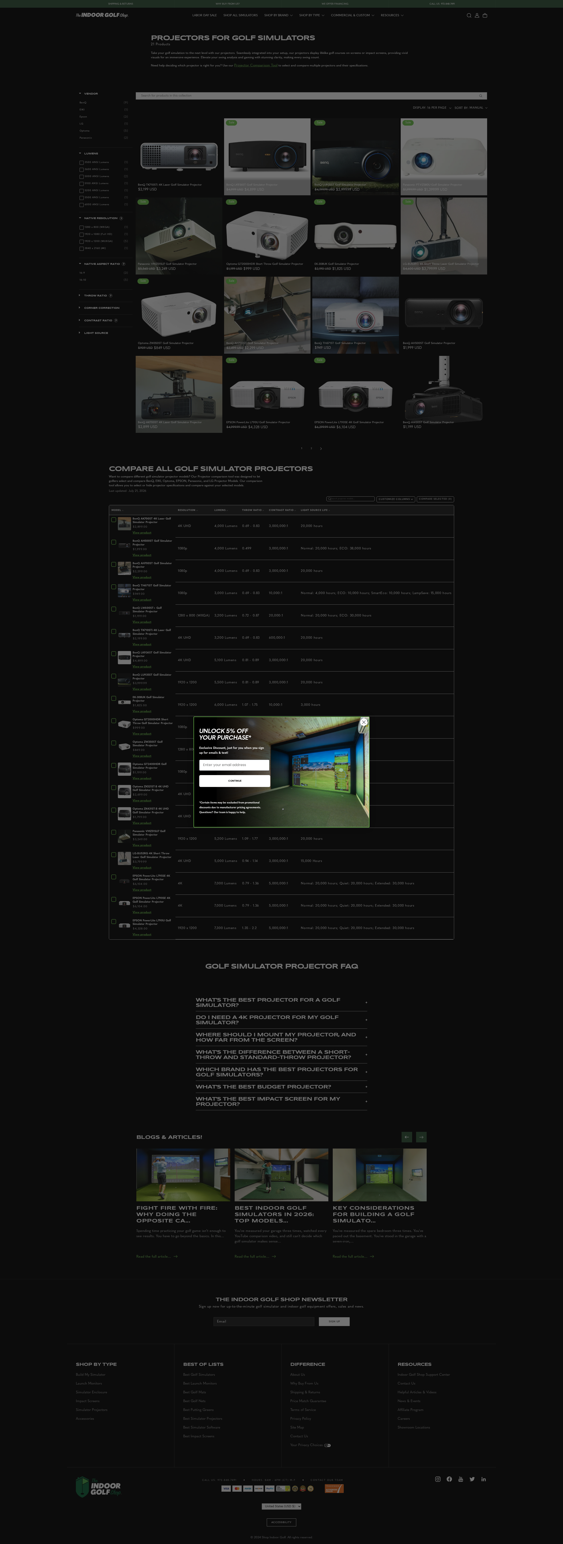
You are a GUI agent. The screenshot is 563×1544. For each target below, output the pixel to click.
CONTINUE (234, 781)
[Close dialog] (364, 722)
